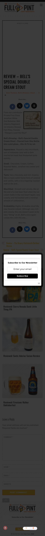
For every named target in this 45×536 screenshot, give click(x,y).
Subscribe (22, 276)
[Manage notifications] (5, 528)
